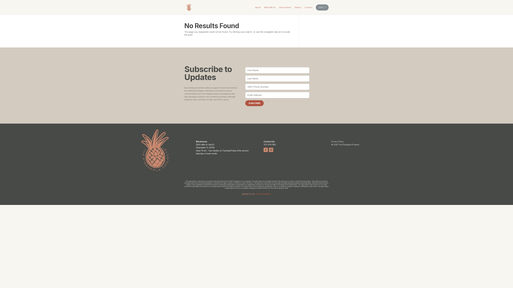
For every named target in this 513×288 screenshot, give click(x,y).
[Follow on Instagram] (271, 150)
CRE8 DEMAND (263, 194)
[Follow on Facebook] (266, 150)
